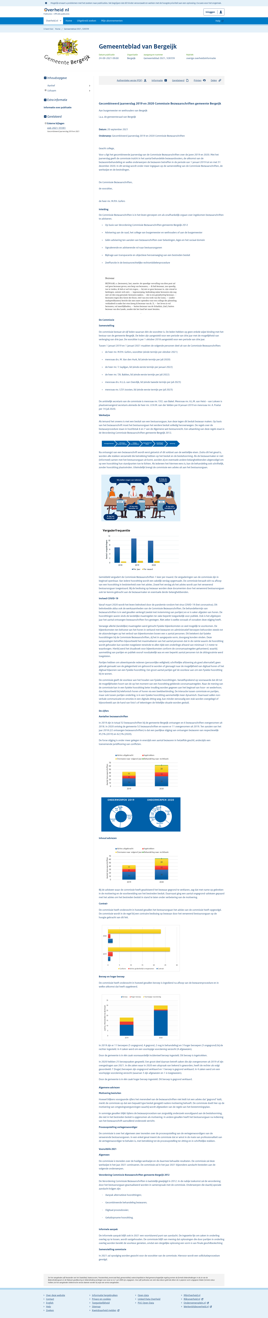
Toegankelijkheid (101, 1302)
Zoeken (50, 1310)
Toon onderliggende (46, 90)
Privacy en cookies (101, 1299)
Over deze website (55, 1295)
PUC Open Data (146, 1302)
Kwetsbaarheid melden (104, 1310)
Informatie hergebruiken (105, 1295)
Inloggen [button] (210, 12)
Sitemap (96, 1306)
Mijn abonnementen (112, 20)
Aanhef (51, 85)
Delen (214, 80)
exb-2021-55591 (56, 127)
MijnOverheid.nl (192, 1295)
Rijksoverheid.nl (192, 1299)
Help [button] (218, 20)
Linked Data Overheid (149, 1299)
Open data (143, 1295)
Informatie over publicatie (57, 107)
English (49, 1302)
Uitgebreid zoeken (86, 20)
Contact (50, 1299)
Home (69, 20)
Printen (197, 80)
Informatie (157, 80)
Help (48, 1306)
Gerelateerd (178, 80)
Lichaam (50, 90)
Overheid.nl (52, 21)
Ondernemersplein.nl (195, 1302)
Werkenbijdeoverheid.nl (196, 1306)
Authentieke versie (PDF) (130, 81)
